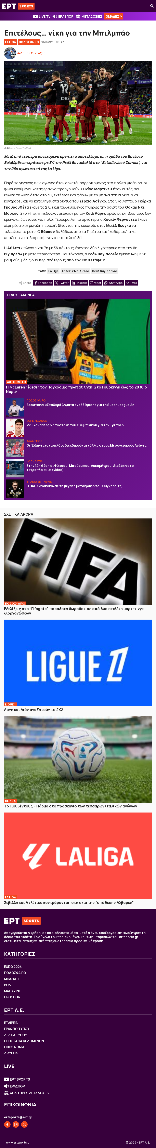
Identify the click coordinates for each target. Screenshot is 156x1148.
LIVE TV (44, 16)
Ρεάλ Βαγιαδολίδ (104, 271)
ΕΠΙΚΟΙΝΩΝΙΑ (14, 1047)
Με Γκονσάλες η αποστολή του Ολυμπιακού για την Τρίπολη (75, 425)
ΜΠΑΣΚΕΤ (11, 979)
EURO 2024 (13, 966)
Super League (36, 421)
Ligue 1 (10, 704)
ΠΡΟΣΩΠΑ (12, 997)
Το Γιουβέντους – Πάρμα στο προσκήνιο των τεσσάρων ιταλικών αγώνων (70, 806)
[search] (152, 6)
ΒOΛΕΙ (8, 985)
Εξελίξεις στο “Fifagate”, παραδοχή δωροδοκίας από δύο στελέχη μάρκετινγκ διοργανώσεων (74, 611)
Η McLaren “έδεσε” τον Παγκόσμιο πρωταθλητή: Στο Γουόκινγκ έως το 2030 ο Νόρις (76, 389)
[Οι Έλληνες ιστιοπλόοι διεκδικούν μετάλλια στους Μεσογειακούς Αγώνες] (15, 448)
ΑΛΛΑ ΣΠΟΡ (34, 441)
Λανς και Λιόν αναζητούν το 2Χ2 (33, 709)
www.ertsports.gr (18, 1142)
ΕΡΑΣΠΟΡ (66, 16)
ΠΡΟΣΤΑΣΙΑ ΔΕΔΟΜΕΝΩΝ (24, 1041)
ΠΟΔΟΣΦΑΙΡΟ (29, 42)
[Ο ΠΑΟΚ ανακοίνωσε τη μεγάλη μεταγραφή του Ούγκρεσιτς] (15, 488)
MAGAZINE (12, 991)
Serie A (10, 801)
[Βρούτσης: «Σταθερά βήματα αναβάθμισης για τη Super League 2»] (15, 407)
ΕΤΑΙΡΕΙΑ (11, 1022)
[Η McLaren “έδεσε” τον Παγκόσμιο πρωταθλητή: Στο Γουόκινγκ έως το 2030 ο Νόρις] (78, 341)
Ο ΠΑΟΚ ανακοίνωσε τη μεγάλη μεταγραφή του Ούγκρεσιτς (73, 486)
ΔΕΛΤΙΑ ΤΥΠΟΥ (15, 1035)
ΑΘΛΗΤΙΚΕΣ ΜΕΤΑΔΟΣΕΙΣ (29, 1093)
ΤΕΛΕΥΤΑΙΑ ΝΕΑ (20, 294)
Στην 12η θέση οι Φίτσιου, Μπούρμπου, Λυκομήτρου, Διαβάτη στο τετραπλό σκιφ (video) (80, 467)
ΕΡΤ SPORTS (20, 1079)
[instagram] (16, 1124)
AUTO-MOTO (16, 382)
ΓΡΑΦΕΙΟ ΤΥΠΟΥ (16, 1029)
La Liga (10, 42)
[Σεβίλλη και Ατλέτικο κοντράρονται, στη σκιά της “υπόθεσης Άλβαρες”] (78, 856)
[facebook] (7, 1124)
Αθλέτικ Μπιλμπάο (75, 271)
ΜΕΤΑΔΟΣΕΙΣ (91, 16)
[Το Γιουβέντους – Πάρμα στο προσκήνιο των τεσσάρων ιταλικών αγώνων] (78, 759)
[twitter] (24, 1124)
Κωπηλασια (34, 461)
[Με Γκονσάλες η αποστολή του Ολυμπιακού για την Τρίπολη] (15, 428)
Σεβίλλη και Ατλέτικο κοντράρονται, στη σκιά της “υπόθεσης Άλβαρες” (69, 902)
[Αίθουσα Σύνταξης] (10, 53)
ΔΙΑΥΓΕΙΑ (11, 1053)
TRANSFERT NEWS (39, 482)
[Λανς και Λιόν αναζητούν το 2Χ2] (78, 663)
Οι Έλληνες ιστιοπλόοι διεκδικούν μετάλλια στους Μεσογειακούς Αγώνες (86, 445)
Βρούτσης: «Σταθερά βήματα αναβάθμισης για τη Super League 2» (80, 405)
